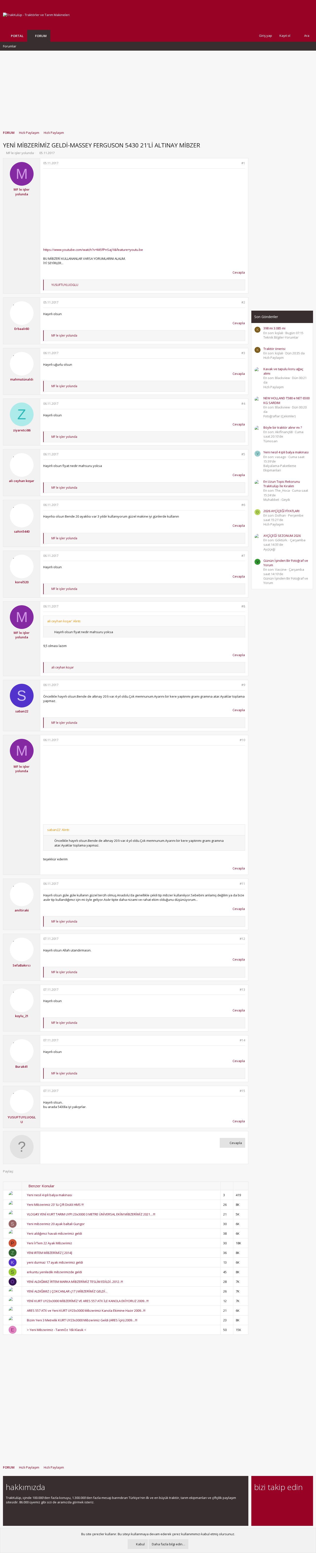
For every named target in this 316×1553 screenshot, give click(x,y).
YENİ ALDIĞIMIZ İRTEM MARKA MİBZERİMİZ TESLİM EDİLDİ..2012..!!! (75, 1281)
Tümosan (270, 441)
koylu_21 (21, 1016)
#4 (243, 404)
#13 (242, 990)
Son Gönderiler (266, 316)
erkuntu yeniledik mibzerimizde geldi (54, 1272)
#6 (243, 505)
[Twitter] (300, 1500)
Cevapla (239, 272)
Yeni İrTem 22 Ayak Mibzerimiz (49, 1243)
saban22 (21, 711)
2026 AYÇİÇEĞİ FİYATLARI (281, 511)
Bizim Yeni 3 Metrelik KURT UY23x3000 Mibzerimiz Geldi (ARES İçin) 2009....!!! (82, 1320)
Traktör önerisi (274, 348)
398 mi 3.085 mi (274, 328)
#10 (242, 740)
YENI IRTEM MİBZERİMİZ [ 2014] (49, 1252)
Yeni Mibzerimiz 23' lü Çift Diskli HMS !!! (55, 1204)
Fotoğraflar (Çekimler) (279, 416)
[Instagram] (266, 1500)
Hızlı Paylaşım (273, 357)
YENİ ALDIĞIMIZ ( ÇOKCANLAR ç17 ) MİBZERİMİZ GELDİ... (67, 1291)
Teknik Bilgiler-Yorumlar (280, 337)
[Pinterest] (283, 1500)
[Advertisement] (158, 88)
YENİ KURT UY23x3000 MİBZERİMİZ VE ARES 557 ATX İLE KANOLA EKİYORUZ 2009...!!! (88, 1301)
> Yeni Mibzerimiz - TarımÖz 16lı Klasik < (56, 1330)
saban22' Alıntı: (58, 829)
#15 (242, 1091)
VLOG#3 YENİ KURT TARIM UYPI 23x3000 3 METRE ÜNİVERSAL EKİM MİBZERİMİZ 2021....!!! (91, 1214)
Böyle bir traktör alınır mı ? (282, 427)
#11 (242, 884)
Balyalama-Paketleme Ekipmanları (279, 468)
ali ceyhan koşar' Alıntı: (64, 621)
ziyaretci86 (21, 430)
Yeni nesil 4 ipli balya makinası (49, 1195)
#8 (243, 606)
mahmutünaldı (21, 379)
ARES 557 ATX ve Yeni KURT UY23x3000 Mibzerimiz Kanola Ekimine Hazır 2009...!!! (86, 1310)
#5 (243, 454)
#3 (243, 353)
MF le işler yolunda (20, 153)
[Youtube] (257, 1511)
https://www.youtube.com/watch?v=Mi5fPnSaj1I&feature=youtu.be (93, 249)
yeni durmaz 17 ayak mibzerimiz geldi (55, 1262)
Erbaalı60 (21, 328)
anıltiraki (22, 910)
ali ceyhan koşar (21, 481)
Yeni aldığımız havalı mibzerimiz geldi (54, 1233)
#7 (243, 556)
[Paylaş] (237, 163)
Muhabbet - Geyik (276, 499)
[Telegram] (292, 1500)
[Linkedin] (274, 1500)
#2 (243, 302)
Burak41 (21, 1066)
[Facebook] (257, 1500)
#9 (243, 685)
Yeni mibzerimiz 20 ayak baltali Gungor (56, 1224)
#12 (242, 939)
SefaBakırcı (22, 965)
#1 (243, 163)
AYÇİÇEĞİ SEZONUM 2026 (282, 535)
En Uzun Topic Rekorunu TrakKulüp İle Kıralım (281, 483)
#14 (242, 1040)
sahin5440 (21, 531)
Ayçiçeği (269, 549)
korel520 (21, 582)
